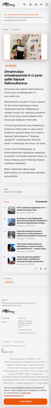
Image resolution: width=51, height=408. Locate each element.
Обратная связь (18, 342)
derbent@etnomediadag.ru (27, 333)
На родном (15, 29)
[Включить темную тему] (30, 4)
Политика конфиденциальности (13, 346)
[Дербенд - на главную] (13, 4)
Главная (5, 29)
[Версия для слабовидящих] (36, 4)
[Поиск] (24, 4)
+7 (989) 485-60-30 (25, 330)
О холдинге (6, 342)
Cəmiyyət (9, 282)
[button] (46, 4)
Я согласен (25, 401)
